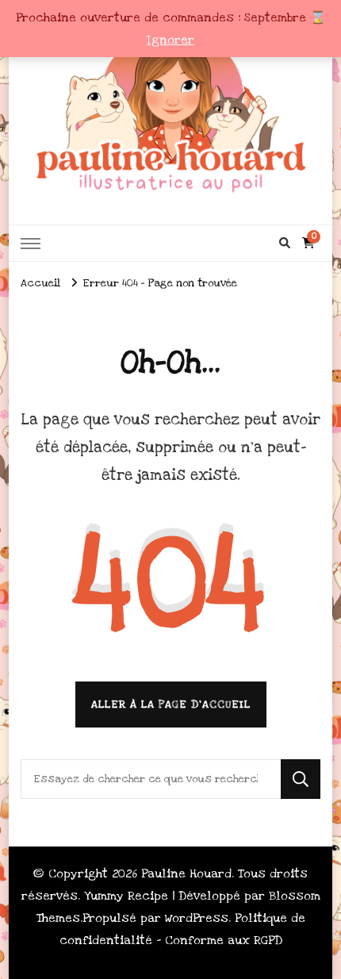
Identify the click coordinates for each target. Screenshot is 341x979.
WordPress (196, 918)
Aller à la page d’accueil (171, 704)
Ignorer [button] (170, 40)
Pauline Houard (186, 873)
